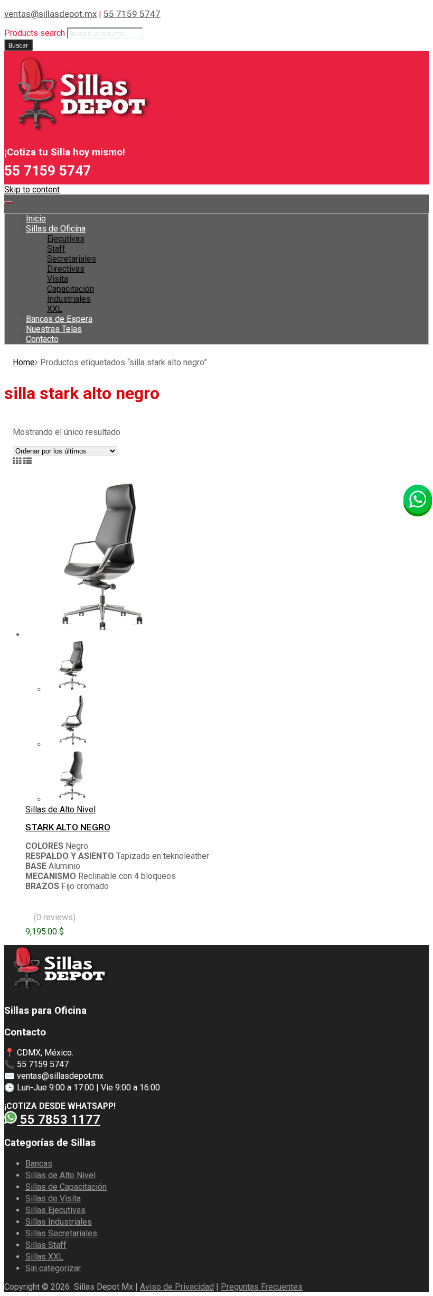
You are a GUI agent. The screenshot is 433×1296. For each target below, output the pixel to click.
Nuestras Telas (54, 329)
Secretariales (71, 259)
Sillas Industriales (58, 1222)
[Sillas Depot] (78, 131)
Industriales (69, 299)
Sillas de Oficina (56, 229)
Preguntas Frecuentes (262, 1287)
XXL (54, 309)
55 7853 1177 (58, 1119)
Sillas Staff (46, 1245)
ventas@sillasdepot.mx (50, 13)
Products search (34, 33)
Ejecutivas (65, 239)
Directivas (65, 269)
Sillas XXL (44, 1257)
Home (24, 362)
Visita (57, 279)
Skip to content (32, 189)
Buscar (18, 45)
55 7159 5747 (132, 13)
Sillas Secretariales (61, 1233)
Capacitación (70, 289)
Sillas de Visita (53, 1198)
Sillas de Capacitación (66, 1187)
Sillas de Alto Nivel (60, 809)
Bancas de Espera (59, 319)
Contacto (42, 339)
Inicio (36, 219)
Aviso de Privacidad (177, 1287)
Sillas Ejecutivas (55, 1210)
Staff (56, 249)
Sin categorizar (53, 1268)
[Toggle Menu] (8, 202)
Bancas (38, 1164)
